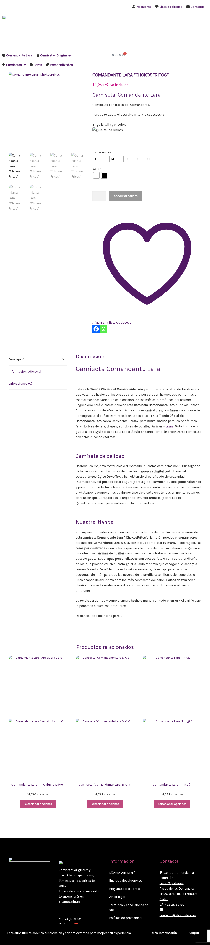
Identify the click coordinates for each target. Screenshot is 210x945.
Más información (164, 933)
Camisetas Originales (56, 55)
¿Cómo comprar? (122, 872)
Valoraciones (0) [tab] (20, 384)
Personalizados (61, 65)
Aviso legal (117, 897)
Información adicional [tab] (25, 371)
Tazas (38, 65)
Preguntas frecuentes (125, 889)
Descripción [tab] (17, 359)
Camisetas (14, 65)
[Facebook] (96, 329)
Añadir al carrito (126, 196)
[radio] (96, 159)
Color (97, 169)
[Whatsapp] (103, 329)
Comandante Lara (19, 55)
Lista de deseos (170, 7)
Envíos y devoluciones (125, 880)
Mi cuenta (143, 7)
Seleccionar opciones (38, 804)
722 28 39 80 (174, 904)
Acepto (194, 933)
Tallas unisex (102, 152)
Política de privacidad (125, 918)
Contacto (197, 7)
